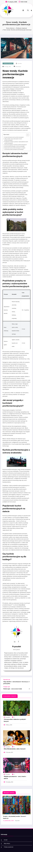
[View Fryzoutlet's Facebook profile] (18, 641)
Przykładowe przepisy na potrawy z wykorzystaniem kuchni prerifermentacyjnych (16, 142)
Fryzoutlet (20, 63)
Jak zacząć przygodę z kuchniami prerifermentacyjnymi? (15, 144)
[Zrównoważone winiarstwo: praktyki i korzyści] (16, 708)
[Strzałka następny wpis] (29, 689)
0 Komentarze (18, 66)
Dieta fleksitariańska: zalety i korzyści (14, 749)
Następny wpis (6, 686)
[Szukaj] (28, 10)
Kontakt (5, 837)
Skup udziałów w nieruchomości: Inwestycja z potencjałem (16, 682)
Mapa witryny (7, 840)
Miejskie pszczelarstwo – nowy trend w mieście (15, 777)
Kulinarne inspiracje (8, 63)
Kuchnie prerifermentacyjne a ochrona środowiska (14, 146)
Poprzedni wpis (6, 679)
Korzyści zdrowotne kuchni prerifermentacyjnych (14, 137)
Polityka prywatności (8, 844)
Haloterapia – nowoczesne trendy (12, 688)
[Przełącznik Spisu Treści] (27, 134)
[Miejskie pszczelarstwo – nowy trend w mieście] (16, 765)
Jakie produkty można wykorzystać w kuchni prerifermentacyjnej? (13, 139)
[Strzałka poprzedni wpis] (29, 682)
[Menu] (23, 10)
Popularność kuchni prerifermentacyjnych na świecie (14, 147)
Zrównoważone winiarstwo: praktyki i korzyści (15, 720)
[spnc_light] (31, 10)
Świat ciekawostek (8, 797)
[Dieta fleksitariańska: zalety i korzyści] (16, 737)
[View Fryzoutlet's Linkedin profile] (14, 641)
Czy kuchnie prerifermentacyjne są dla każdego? (14, 149)
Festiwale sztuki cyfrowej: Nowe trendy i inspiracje (14, 814)
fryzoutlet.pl (22, 605)
